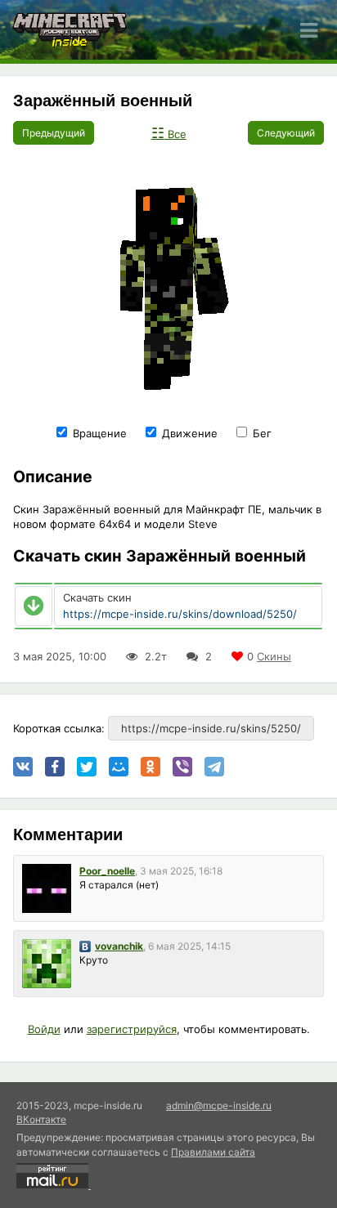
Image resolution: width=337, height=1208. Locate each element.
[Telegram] (214, 766)
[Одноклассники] (150, 766)
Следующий (286, 133)
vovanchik (119, 946)
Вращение (98, 433)
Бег (260, 433)
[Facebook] (55, 766)
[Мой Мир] (118, 766)
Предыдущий (53, 133)
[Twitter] (87, 766)
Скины (274, 656)
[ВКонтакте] (23, 766)
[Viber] (182, 766)
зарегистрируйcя (132, 1029)
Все (168, 134)
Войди (44, 1029)
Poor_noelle (107, 871)
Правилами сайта (213, 1152)
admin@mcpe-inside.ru (219, 1105)
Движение (188, 433)
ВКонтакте (41, 1119)
